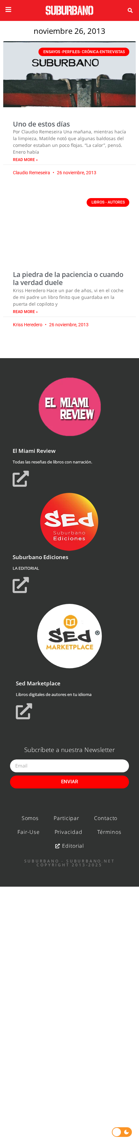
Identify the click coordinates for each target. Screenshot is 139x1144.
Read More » (25, 159)
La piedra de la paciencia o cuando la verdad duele (68, 278)
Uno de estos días (41, 124)
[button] (129, 10)
